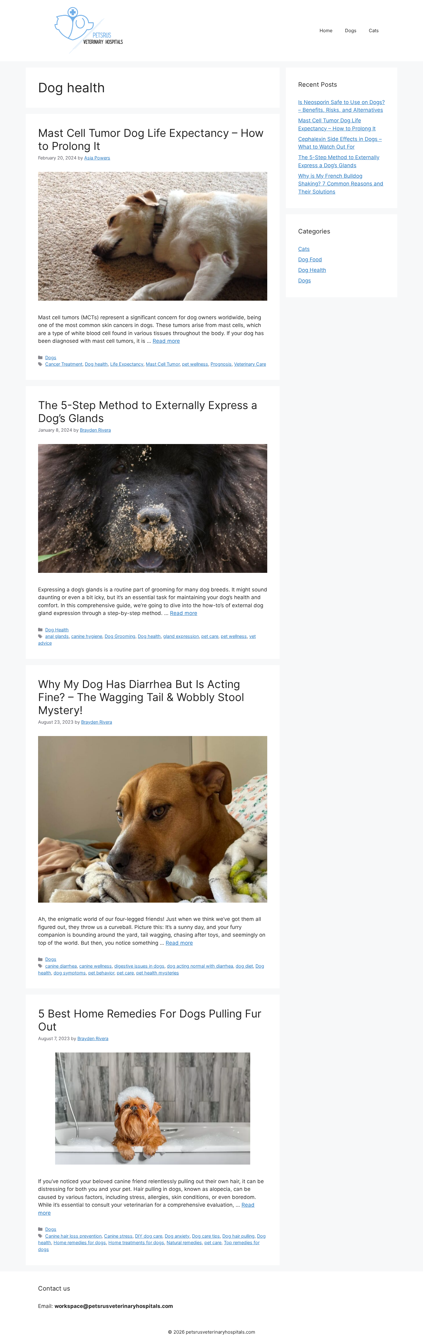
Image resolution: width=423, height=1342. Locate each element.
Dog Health (57, 629)
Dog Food (310, 259)
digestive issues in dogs (139, 966)
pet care (209, 636)
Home (326, 30)
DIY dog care (148, 1236)
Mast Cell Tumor (163, 364)
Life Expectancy (126, 364)
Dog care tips (206, 1236)
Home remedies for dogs (80, 1242)
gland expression (181, 636)
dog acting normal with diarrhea (200, 966)
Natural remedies (184, 1242)
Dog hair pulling (238, 1236)
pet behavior (101, 972)
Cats (374, 30)
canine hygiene (86, 636)
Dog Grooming (120, 636)
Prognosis (221, 364)
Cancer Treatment (63, 364)
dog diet (244, 966)
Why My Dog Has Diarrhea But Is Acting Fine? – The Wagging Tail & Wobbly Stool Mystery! (141, 697)
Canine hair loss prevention (73, 1236)
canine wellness (95, 966)
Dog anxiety (177, 1236)
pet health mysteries (157, 972)
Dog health (96, 364)
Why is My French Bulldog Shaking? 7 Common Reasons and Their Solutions (340, 184)
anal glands (57, 636)
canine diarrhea (61, 966)
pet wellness (195, 364)
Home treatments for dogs (136, 1242)
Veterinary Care (250, 364)
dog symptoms (70, 972)
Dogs (350, 30)
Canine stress (118, 1236)
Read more (166, 341)
